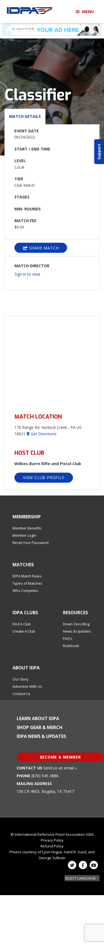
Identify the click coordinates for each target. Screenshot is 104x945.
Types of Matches (27, 583)
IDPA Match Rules (27, 576)
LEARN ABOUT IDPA (38, 718)
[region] (52, 361)
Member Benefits (27, 528)
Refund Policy (52, 846)
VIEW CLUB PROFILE (43, 477)
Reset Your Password (30, 542)
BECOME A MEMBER (60, 757)
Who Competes (25, 590)
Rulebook (71, 645)
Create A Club (23, 631)
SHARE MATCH (43, 248)
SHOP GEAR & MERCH (39, 727)
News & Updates (77, 631)
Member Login (24, 535)
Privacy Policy (52, 840)
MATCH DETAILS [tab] (25, 116)
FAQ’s (67, 638)
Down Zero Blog (76, 623)
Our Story (20, 679)
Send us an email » (60, 768)
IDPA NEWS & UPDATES (41, 736)
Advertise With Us (27, 686)
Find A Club (21, 623)
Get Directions (43, 433)
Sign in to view (27, 274)
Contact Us (21, 693)
